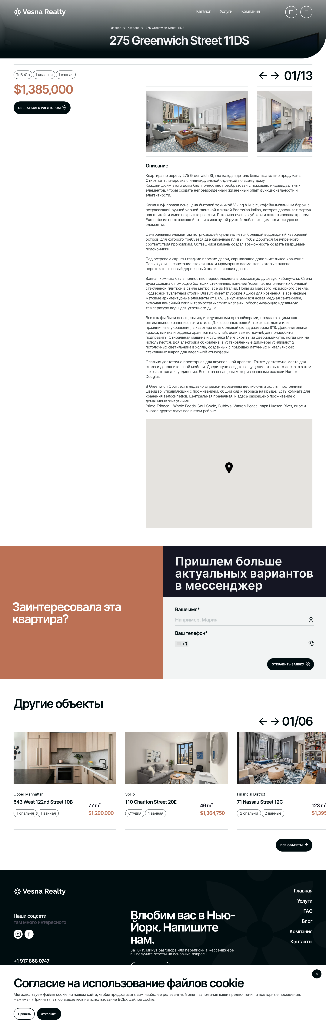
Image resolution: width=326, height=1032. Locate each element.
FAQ (307, 911)
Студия (134, 813)
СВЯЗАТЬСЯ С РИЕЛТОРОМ (39, 108)
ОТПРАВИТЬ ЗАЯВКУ (288, 664)
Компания (250, 11)
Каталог (203, 11)
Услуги (226, 11)
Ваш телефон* (191, 638)
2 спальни (249, 813)
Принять (24, 1014)
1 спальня (43, 74)
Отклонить (49, 1014)
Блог (307, 921)
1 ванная (65, 74)
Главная (115, 28)
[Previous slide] (262, 75)
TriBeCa (23, 74)
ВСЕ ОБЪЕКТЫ (291, 845)
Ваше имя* (187, 609)
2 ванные (273, 813)
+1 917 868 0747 (31, 961)
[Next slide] (275, 75)
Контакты (301, 942)
